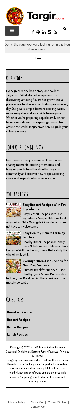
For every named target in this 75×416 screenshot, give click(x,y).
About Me (37, 402)
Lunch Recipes (17, 334)
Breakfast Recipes (20, 312)
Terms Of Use (57, 402)
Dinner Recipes (17, 327)
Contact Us (38, 406)
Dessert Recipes (18, 320)
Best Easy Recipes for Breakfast (35, 360)
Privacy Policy (16, 402)
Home (37, 58)
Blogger (39, 355)
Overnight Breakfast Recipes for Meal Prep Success (45, 263)
